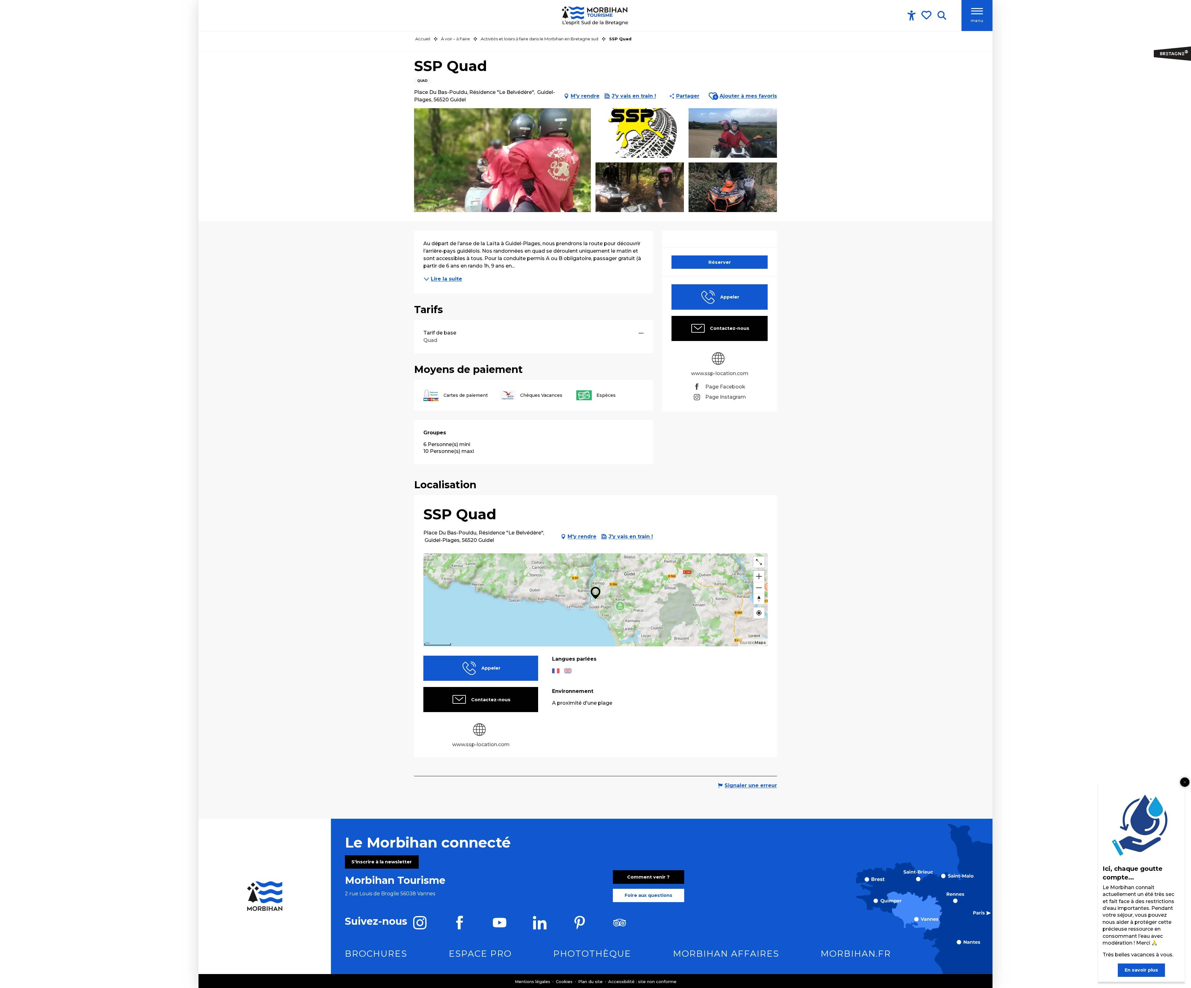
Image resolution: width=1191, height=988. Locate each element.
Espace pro (480, 953)
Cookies (565, 981)
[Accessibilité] (911, 15)
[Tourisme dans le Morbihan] (595, 15)
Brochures (376, 953)
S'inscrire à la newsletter (381, 862)
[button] (942, 15)
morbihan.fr (856, 953)
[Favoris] (927, 15)
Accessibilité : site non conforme (642, 981)
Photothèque (592, 953)
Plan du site (591, 981)
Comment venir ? (648, 877)
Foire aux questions (648, 895)
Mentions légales (533, 981)
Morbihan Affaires (726, 953)
